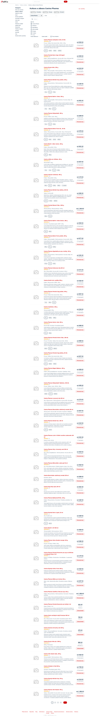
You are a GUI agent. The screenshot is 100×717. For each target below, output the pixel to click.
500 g (54, 108)
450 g (58, 170)
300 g (50, 124)
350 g (46, 154)
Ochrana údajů (49, 711)
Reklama (76, 711)
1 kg (46, 302)
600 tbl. (59, 139)
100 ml (46, 429)
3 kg (46, 124)
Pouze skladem (55, 36)
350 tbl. (50, 393)
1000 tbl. (55, 348)
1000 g (54, 185)
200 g (46, 246)
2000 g (54, 246)
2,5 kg (46, 263)
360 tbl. (55, 50)
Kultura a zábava (23, 5)
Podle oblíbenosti (34, 36)
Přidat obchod (25, 711)
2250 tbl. (55, 200)
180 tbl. (50, 348)
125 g (50, 263)
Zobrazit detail (80, 610)
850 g (50, 154)
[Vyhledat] (65, 2)
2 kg (46, 108)
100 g (46, 216)
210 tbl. (54, 139)
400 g (50, 185)
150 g (54, 170)
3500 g (59, 185)
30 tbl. (46, 139)
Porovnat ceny (80, 48)
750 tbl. (50, 200)
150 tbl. (46, 393)
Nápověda (31, 711)
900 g (54, 124)
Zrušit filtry (82, 8)
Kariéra (52, 713)
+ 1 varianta (64, 185)
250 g (50, 92)
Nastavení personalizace (59, 711)
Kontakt (47, 713)
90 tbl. (46, 363)
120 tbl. (50, 50)
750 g (54, 92)
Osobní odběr (44, 36)
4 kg (46, 92)
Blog (36, 711)
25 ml (46, 523)
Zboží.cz (17, 5)
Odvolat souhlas (69, 711)
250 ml (50, 429)
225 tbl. (46, 200)
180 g (50, 108)
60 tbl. (46, 50)
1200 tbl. (59, 50)
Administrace (42, 711)
